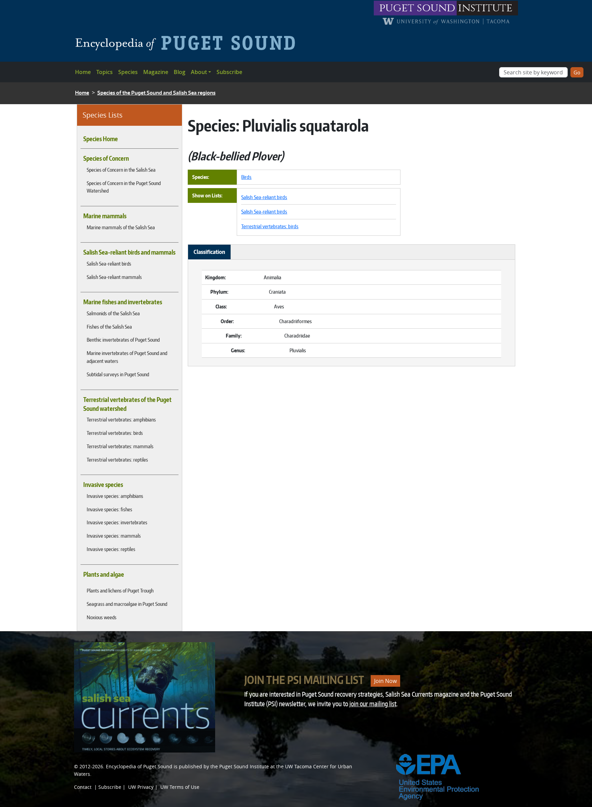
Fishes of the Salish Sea (109, 326)
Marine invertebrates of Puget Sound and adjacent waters (127, 357)
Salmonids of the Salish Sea (113, 313)
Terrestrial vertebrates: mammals (120, 446)
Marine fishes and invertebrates (122, 302)
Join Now (385, 681)
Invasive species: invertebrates (117, 522)
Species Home (100, 139)
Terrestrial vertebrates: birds (115, 432)
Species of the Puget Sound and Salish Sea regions (156, 93)
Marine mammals (104, 216)
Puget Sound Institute (244, 766)
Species (128, 72)
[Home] (188, 43)
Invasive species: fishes (109, 509)
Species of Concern (106, 158)
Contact (82, 787)
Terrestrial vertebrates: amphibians (121, 419)
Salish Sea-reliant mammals (114, 276)
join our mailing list (372, 703)
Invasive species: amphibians (115, 495)
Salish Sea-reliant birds (109, 263)
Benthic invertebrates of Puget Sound (123, 339)
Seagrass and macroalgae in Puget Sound (127, 603)
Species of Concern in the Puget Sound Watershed (124, 187)
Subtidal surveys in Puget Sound (118, 374)
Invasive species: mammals (114, 535)
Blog (179, 72)
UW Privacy (140, 787)
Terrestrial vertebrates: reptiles (117, 459)
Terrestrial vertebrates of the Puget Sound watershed (127, 404)
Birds (246, 177)
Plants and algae (103, 574)
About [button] (199, 72)
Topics (104, 72)
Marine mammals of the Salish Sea (121, 227)
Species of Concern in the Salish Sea (121, 169)
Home (83, 72)
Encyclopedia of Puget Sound (139, 766)
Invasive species (103, 484)
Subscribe (229, 72)
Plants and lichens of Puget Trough (120, 590)
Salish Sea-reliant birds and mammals (129, 252)
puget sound (417, 8)
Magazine (155, 72)
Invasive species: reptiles (111, 549)
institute (485, 8)
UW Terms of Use (179, 787)
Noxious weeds (101, 617)
